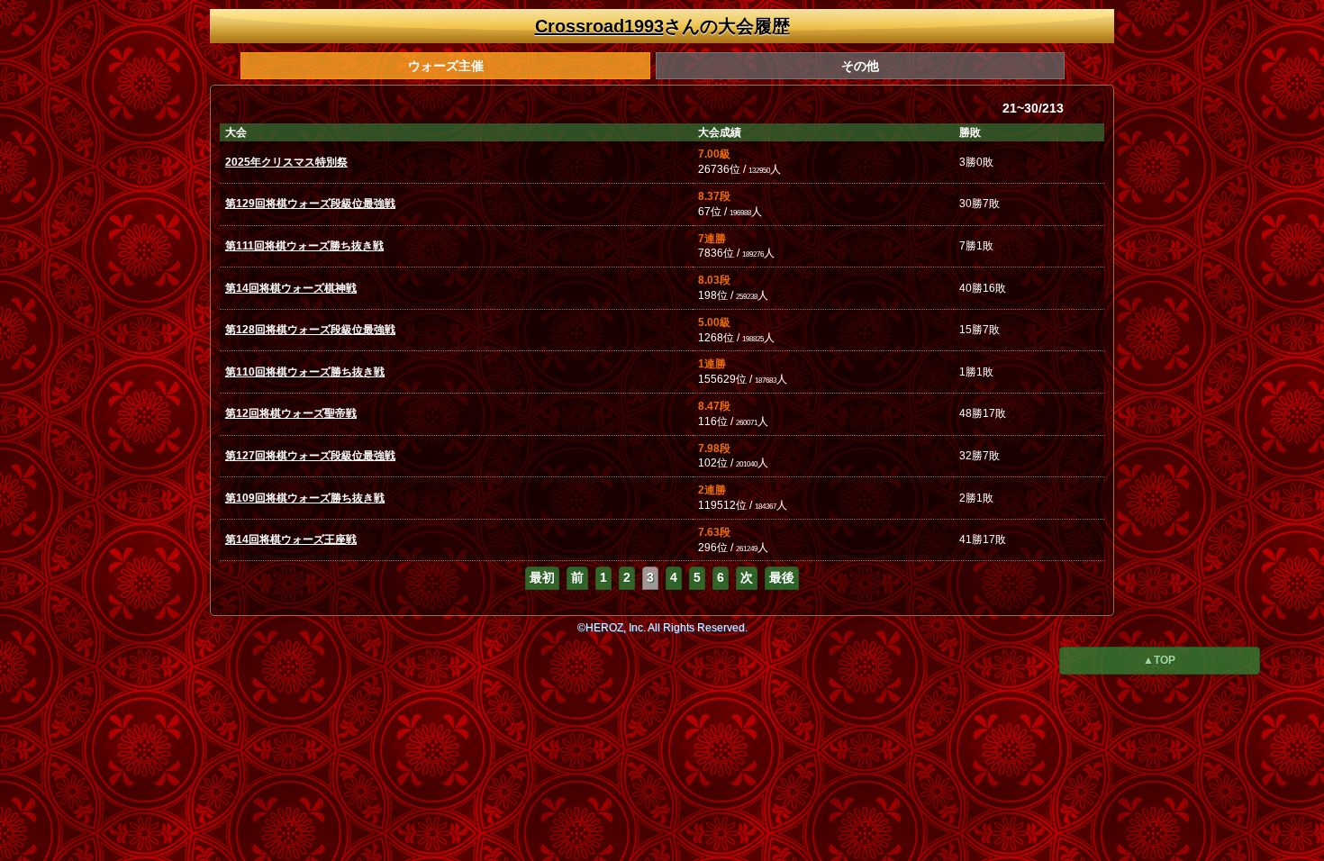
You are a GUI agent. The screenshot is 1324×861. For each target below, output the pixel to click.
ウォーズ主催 (446, 66)
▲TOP (1159, 660)
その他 (860, 66)
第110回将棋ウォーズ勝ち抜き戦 (305, 372)
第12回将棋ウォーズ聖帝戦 (291, 413)
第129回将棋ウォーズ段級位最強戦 (310, 203)
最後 (781, 577)
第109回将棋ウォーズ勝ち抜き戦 (305, 498)
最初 (542, 577)
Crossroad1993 (599, 26)
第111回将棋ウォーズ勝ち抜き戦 (304, 246)
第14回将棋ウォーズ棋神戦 (291, 288)
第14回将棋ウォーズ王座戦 (291, 539)
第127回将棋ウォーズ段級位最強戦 (310, 455)
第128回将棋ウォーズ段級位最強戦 (310, 329)
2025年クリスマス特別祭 (286, 162)
